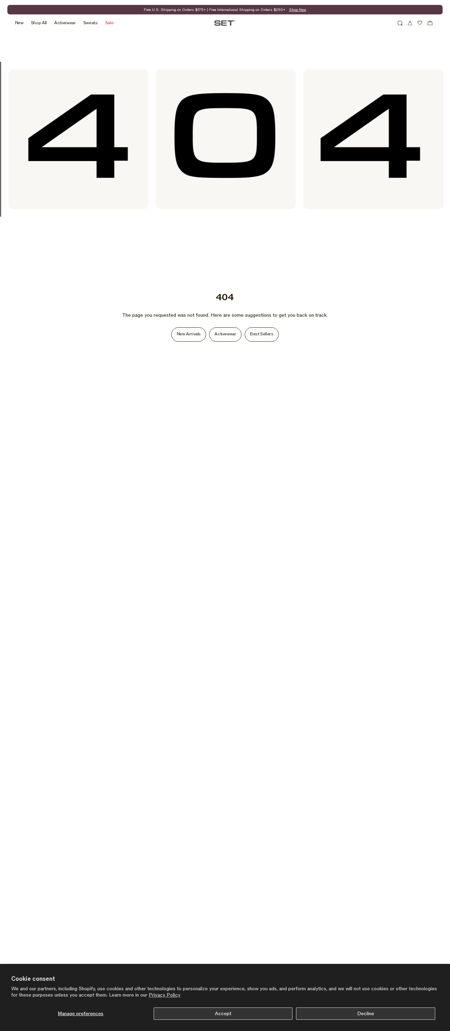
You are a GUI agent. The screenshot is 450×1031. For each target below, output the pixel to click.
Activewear (225, 334)
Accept (223, 1013)
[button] (400, 23)
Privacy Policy (164, 995)
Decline (365, 1013)
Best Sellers (262, 334)
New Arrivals (189, 334)
